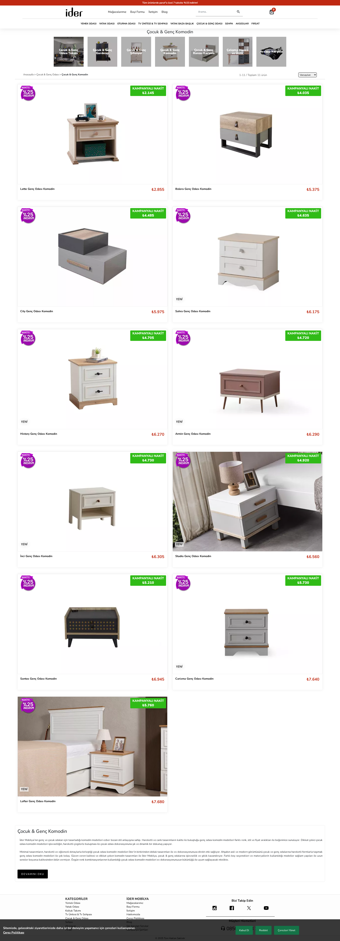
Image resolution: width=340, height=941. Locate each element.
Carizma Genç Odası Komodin (194, 679)
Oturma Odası (126, 23)
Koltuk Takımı (73, 910)
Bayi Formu (137, 12)
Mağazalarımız (117, 12)
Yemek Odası (88, 23)
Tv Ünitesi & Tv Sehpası (153, 23)
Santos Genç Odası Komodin (38, 679)
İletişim (153, 12)
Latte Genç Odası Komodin (37, 189)
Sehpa (229, 23)
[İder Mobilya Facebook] (232, 910)
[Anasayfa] (74, 12)
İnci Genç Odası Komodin (36, 556)
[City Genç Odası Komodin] (92, 257)
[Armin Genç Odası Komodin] (247, 379)
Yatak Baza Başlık (182, 23)
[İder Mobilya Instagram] (215, 910)
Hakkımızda (133, 914)
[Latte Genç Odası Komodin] (92, 134)
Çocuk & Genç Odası (209, 23)
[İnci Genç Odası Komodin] (92, 502)
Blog (164, 12)
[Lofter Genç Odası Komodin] (92, 746)
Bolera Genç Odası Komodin (193, 189)
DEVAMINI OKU (32, 874)
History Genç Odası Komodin (38, 434)
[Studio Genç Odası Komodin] (247, 502)
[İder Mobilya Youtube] (266, 910)
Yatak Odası (107, 23)
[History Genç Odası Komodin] (92, 379)
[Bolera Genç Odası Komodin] (247, 134)
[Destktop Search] (238, 12)
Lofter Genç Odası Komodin (37, 801)
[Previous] (24, 257)
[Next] (160, 257)
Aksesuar (242, 23)
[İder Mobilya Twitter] (249, 910)
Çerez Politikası (135, 918)
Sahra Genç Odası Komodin (192, 311)
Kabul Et (244, 930)
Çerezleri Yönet (286, 930)
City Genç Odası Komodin (36, 311)
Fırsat (255, 23)
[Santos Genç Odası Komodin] (92, 624)
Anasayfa (28, 74)
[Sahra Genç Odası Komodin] (247, 257)
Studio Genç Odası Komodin (193, 556)
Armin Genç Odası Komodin (193, 434)
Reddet (263, 930)
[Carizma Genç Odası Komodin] (247, 624)
